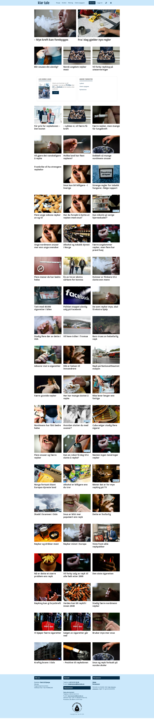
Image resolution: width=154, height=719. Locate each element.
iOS (53, 87)
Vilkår (94, 682)
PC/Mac (68, 85)
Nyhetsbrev (83, 89)
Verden (64, 3)
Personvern (96, 684)
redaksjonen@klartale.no (76, 684)
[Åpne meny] (111, 2)
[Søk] (106, 3)
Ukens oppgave (80, 3)
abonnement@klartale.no (75, 696)
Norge (58, 3)
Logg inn (99, 3)
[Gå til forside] (43, 2)
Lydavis (81, 83)
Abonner (92, 3)
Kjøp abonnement (68, 692)
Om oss (36, 684)
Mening (70, 3)
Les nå (55, 92)
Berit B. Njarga (45, 682)
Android (59, 87)
